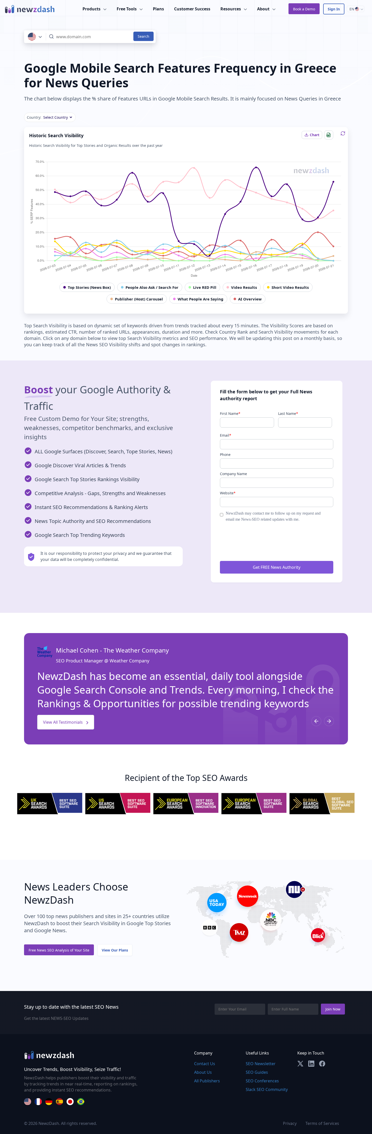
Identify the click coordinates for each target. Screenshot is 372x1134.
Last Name (288, 413)
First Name (230, 413)
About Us (203, 1072)
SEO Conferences (262, 1081)
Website (228, 493)
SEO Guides (257, 1072)
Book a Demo (304, 9)
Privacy (290, 1123)
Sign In (334, 9)
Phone (225, 454)
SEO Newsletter (261, 1063)
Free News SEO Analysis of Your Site (59, 950)
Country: (34, 117)
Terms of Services (322, 1123)
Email (225, 435)
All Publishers (207, 1081)
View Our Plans (115, 950)
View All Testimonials (63, 722)
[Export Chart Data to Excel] (328, 134)
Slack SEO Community (267, 1089)
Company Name (233, 473)
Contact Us (204, 1063)
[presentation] (316, 721)
